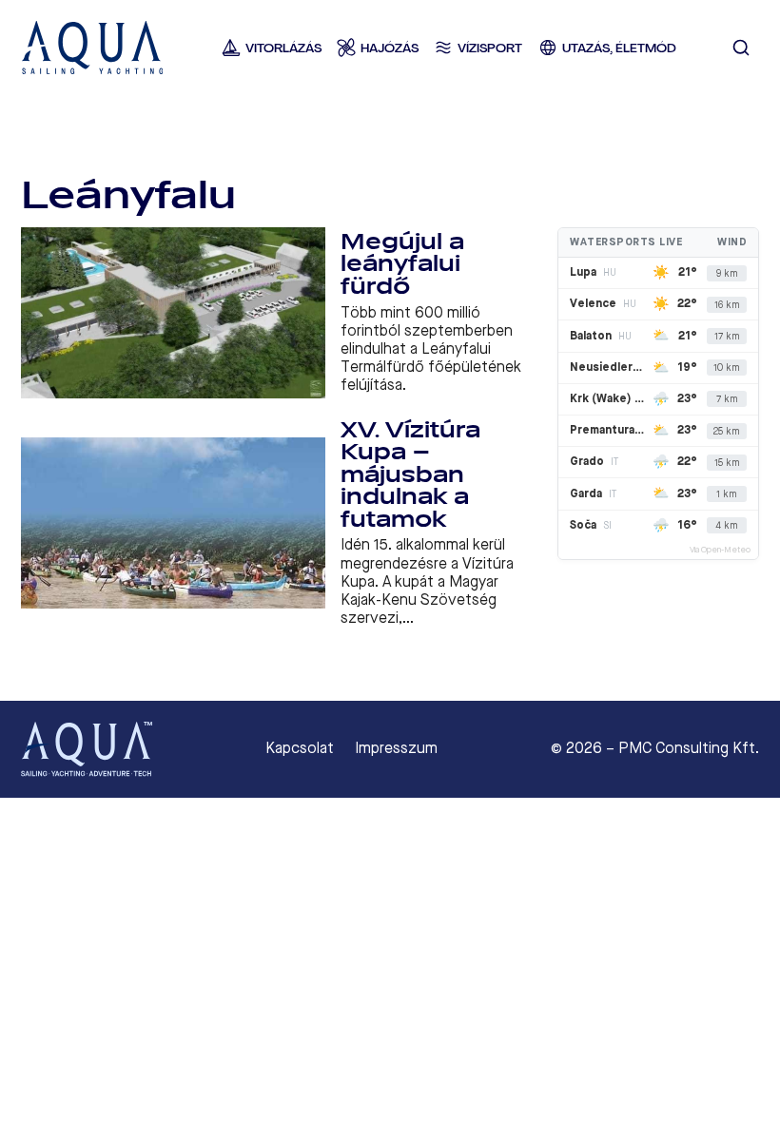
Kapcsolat (299, 748)
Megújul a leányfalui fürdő (402, 264)
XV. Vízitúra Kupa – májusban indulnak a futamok (410, 475)
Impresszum (396, 748)
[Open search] (741, 47)
